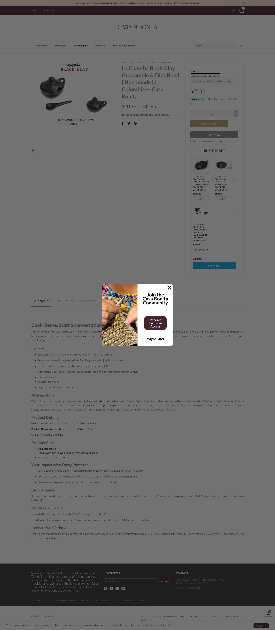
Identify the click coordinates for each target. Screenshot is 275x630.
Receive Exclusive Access (155, 323)
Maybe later (155, 339)
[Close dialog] (169, 287)
